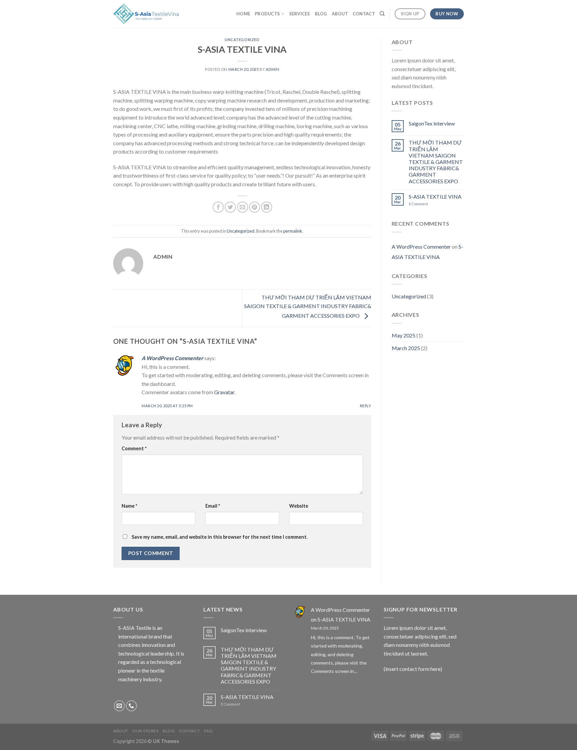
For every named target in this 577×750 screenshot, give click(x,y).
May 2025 (403, 335)
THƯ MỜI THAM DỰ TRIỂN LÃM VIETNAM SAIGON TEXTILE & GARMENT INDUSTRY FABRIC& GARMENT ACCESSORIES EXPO (307, 306)
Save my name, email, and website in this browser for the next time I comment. (220, 537)
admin (272, 69)
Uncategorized (242, 39)
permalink (292, 231)
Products (267, 13)
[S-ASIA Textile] (146, 13)
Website (298, 506)
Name (129, 506)
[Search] (382, 13)
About (340, 13)
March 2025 (406, 348)
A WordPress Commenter (172, 358)
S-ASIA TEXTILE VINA (435, 196)
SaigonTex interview (432, 123)
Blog (321, 13)
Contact (364, 13)
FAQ (208, 730)
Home (243, 13)
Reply (365, 406)
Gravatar (224, 392)
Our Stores (145, 730)
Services (299, 13)
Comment (134, 448)
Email (212, 506)
